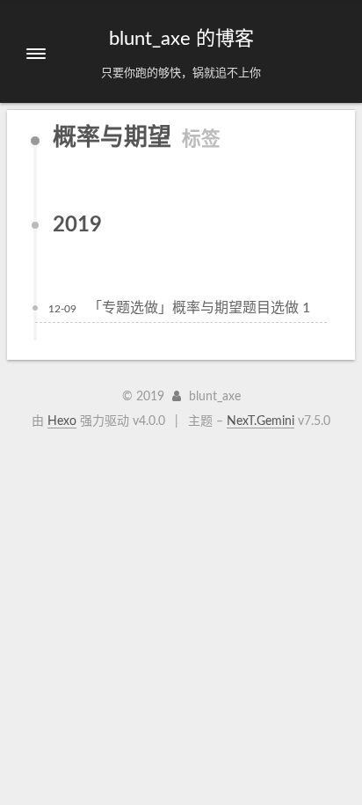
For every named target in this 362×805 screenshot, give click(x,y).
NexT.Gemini (260, 421)
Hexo (61, 421)
